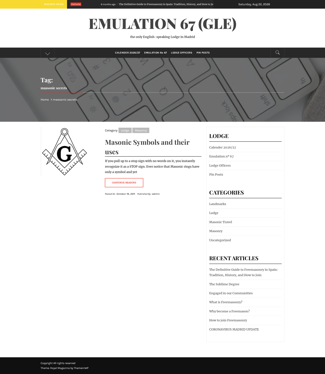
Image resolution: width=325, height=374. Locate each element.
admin (156, 194)
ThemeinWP (81, 368)
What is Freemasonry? (225, 302)
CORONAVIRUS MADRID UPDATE (234, 329)
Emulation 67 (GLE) (162, 23)
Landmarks (217, 204)
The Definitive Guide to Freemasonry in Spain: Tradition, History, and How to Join (141, 4)
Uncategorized (220, 240)
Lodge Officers (181, 52)
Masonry (141, 130)
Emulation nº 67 (155, 52)
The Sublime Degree (224, 284)
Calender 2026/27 (127, 52)
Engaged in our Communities (231, 293)
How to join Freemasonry (228, 320)
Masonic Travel (220, 222)
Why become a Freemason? (229, 311)
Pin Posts (203, 52)
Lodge (125, 130)
